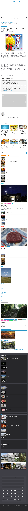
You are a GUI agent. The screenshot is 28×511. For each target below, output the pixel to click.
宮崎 (11, 499)
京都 (15, 490)
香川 (7, 496)
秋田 (11, 477)
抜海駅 (6, 219)
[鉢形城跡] (14, 311)
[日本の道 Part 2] (3, 376)
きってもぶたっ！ (8, 409)
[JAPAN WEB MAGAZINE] (1, 18)
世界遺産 (15, 18)
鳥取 (3, 493)
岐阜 (15, 487)
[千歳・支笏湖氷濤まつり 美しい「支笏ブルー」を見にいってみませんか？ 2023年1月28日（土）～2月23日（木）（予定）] (5, 125)
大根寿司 (7, 179)
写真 (17, 18)
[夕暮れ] (3, 372)
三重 (3, 490)
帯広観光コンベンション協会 (8, 90)
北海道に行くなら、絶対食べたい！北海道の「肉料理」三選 (13, 425)
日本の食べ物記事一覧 (25, 505)
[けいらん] (3, 263)
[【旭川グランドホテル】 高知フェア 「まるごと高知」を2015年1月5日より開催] (23, 125)
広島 (11, 493)
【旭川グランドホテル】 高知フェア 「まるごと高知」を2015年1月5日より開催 (23, 132)
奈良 (11, 490)
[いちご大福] (3, 405)
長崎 (22, 496)
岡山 (7, 493)
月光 (6, 367)
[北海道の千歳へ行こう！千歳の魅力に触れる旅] (3, 430)
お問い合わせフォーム (4, 446)
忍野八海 (2, 300)
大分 (3, 499)
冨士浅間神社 (2, 289)
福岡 (15, 496)
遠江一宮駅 (3, 205)
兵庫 (22, 490)
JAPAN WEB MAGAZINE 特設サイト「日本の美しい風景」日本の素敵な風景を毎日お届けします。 (12, 349)
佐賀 (18, 496)
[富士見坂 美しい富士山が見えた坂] (3, 212)
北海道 (4, 477)
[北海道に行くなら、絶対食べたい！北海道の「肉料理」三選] (3, 425)
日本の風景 (4, 505)
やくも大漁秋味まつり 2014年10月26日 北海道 (23, 146)
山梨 (3, 487)
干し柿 (6, 259)
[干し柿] (3, 259)
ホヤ (6, 168)
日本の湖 (21, 505)
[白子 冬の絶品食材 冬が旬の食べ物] (3, 165)
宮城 (22, 477)
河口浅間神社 (2, 293)
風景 (12, 203)
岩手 (15, 477)
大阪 (18, 490)
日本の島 (19, 505)
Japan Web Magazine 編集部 (5, 206)
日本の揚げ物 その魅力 (9, 157)
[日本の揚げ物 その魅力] (3, 158)
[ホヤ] (3, 169)
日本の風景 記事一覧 (8, 505)
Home (1, 505)
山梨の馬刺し (8, 400)
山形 (18, 477)
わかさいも (7, 255)
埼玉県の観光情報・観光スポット (5, 320)
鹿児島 (15, 499)
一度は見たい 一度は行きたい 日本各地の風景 (12, 358)
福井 (18, 487)
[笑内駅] (3, 223)
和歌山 (7, 490)
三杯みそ (3, 248)
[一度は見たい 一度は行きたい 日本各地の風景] (3, 358)
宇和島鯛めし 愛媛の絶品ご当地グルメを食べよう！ (12, 161)
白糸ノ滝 (2, 296)
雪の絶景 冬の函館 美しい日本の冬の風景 (11, 416)
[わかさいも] (3, 255)
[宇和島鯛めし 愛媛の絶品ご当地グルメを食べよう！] (3, 162)
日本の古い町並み (11, 18)
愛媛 (22, 493)
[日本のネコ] (3, 380)
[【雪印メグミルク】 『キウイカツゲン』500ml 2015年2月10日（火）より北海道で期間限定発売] (14, 125)
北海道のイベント (3, 31)
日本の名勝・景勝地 (13, 505)
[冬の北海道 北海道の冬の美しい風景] (3, 421)
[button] (18, 18)
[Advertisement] (14, 10)
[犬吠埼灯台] (3, 363)
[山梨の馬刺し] (3, 401)
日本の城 (14, 320)
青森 (7, 477)
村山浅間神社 (2, 288)
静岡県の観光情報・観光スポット (7, 203)
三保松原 (2, 297)
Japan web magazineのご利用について (6, 444)
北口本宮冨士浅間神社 (3, 292)
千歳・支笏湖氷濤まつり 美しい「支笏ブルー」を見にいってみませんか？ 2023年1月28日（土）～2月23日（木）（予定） (4, 133)
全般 (20, 18)
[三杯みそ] (14, 237)
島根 (15, 493)
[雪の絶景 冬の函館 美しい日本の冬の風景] (3, 417)
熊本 (7, 499)
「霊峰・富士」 (2, 283)
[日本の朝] (3, 216)
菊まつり (6, 31)
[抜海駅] (3, 219)
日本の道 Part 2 (8, 376)
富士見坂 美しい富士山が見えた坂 (10, 212)
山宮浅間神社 (2, 287)
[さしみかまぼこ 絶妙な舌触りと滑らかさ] (3, 176)
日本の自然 (16, 505)
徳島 (11, 496)
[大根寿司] (3, 180)
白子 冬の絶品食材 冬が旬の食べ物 (10, 165)
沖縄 (18, 499)
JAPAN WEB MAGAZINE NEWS (11, 31)
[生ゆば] (3, 172)
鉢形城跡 (3, 322)
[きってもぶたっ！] (3, 409)
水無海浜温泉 (8, 434)
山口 (18, 493)
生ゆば (7, 172)
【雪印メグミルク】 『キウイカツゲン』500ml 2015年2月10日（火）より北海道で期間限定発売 (14, 134)
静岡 (7, 487)
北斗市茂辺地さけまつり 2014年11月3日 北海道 (14, 146)
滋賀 (22, 487)
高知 (3, 496)
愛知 (11, 487)
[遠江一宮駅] (14, 193)
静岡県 (2, 203)
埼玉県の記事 (11, 320)
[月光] (3, 367)
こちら (7, 75)
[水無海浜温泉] (3, 434)
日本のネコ (7, 380)
